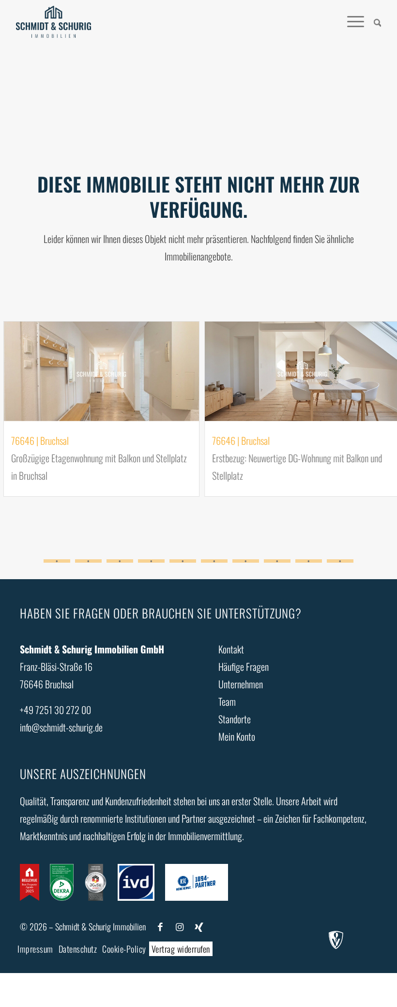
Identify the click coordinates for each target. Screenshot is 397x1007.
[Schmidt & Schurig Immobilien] (53, 22)
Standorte (234, 719)
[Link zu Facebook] (160, 927)
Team (227, 701)
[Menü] (350, 22)
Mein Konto (236, 736)
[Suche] (373, 22)
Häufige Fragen (243, 666)
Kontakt (231, 649)
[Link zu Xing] (199, 927)
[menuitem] (373, 22)
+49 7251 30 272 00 (55, 709)
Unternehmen (240, 684)
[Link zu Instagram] (179, 927)
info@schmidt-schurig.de (61, 727)
